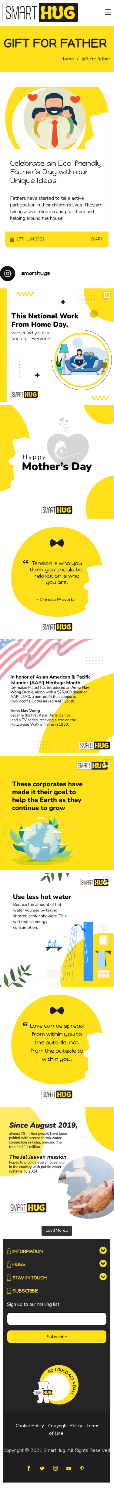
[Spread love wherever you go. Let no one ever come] (57, 1047)
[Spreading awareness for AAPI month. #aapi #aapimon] (57, 696)
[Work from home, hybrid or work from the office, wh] (57, 345)
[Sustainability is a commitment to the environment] (57, 813)
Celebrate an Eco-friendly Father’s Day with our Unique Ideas (56, 172)
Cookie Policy (30, 1425)
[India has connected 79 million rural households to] (57, 1164)
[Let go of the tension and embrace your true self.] (57, 579)
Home (67, 59)
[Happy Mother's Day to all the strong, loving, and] (57, 462)
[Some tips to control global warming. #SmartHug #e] (57, 930)
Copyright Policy (65, 1425)
